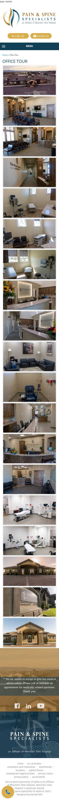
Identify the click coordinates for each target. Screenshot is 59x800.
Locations (20, 770)
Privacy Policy (21, 776)
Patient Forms (36, 770)
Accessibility (38, 776)
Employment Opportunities (20, 773)
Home (5, 55)
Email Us (42, 36)
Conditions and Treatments (21, 766)
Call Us (19, 36)
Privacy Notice (45, 773)
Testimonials (45, 766)
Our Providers (34, 763)
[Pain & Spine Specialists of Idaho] (29, 18)
